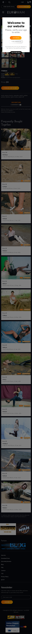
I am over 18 (16, 38)
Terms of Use (12, 48)
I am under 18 (16, 41)
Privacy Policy (21, 48)
